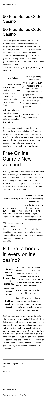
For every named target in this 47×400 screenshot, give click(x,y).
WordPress (24, 395)
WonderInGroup (9, 4)
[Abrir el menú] (43, 4)
